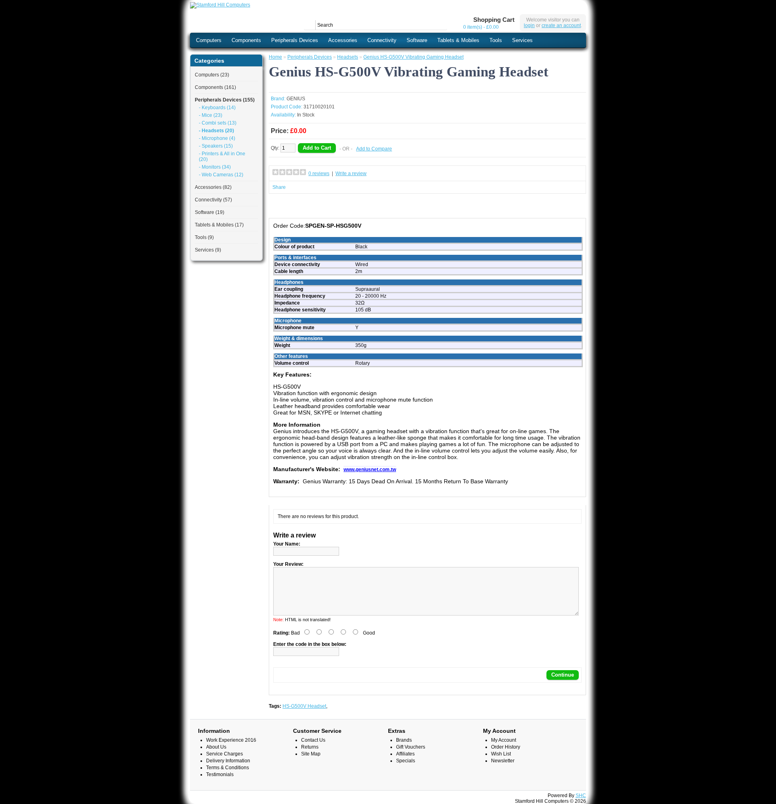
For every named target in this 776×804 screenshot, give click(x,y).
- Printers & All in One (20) (222, 156)
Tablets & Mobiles (458, 40)
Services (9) (208, 250)
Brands (404, 740)
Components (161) (215, 87)
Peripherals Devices (294, 40)
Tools (495, 40)
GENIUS (296, 99)
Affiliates (405, 754)
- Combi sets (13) (217, 123)
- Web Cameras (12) (221, 175)
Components (246, 40)
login (529, 25)
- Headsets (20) (216, 130)
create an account (561, 25)
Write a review (351, 173)
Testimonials (220, 774)
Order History (505, 747)
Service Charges (224, 754)
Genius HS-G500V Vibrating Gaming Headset (413, 57)
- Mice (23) (210, 115)
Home (275, 57)
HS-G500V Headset (304, 706)
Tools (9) (204, 237)
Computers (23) (212, 75)
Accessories (342, 40)
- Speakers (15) (216, 146)
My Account (503, 740)
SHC (581, 795)
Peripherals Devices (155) (225, 100)
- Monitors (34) (215, 167)
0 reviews (318, 173)
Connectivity (381, 40)
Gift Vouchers (410, 747)
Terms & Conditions (227, 767)
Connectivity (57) (213, 200)
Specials (405, 761)
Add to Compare (374, 149)
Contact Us (313, 740)
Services (522, 40)
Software (417, 40)
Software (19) (209, 212)
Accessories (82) (213, 187)
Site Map (311, 754)
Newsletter (503, 761)
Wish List (501, 754)
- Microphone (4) (217, 138)
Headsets (347, 57)
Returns (309, 747)
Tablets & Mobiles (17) (219, 225)
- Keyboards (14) (217, 107)
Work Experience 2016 (231, 740)
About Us (216, 747)
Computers (208, 40)
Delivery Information (228, 761)
